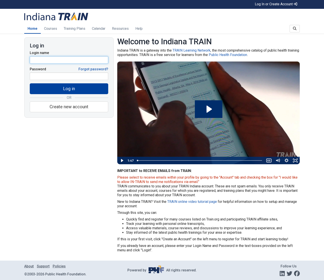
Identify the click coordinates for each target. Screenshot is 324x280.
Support (43, 266)
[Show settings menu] (286, 160)
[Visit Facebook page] (297, 273)
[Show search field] (295, 28)
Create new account (69, 106)
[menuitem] (32, 29)
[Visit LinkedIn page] (282, 273)
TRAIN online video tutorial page (192, 202)
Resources (120, 28)
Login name (39, 53)
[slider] (200, 160)
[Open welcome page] (79, 16)
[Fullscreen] (295, 160)
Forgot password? (93, 69)
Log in (69, 88)
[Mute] (277, 160)
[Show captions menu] (268, 160)
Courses (50, 28)
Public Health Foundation (228, 55)
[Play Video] (121, 160)
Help (139, 28)
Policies (59, 266)
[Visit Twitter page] (289, 273)
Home (32, 28)
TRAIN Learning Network (191, 50)
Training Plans (74, 28)
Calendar (98, 28)
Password (38, 69)
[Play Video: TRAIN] (208, 109)
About (29, 266)
